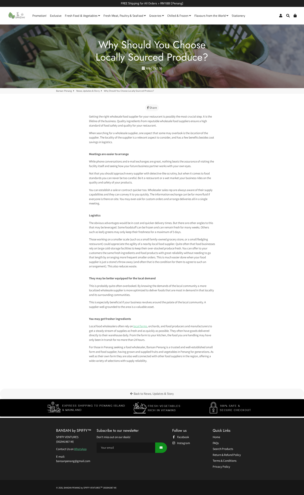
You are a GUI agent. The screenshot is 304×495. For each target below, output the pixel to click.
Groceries (155, 15)
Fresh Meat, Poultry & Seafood (123, 15)
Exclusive (56, 15)
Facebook (183, 437)
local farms (140, 326)
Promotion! (39, 15)
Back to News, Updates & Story (153, 393)
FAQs (216, 443)
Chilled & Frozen (178, 15)
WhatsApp (80, 449)
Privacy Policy (221, 467)
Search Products (223, 449)
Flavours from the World (210, 15)
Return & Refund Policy (227, 455)
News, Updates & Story (88, 91)
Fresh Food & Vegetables (81, 15)
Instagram (183, 443)
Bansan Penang (64, 91)
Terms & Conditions (224, 461)
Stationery (238, 15)
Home (216, 437)
